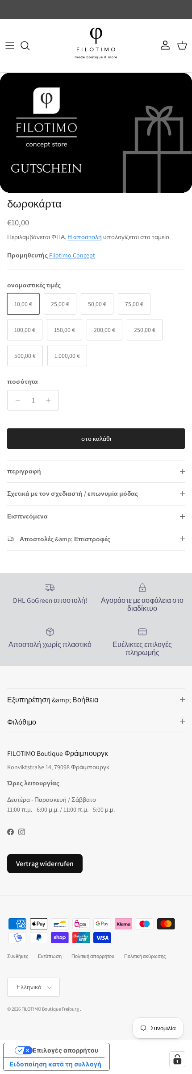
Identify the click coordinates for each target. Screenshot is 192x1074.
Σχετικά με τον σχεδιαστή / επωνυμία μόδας (72, 493)
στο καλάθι (96, 439)
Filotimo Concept (72, 255)
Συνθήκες (17, 956)
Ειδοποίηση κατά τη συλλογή (55, 1064)
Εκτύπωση (50, 956)
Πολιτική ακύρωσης (145, 956)
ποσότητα (22, 381)
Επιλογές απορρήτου (65, 1050)
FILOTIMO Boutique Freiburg (50, 1009)
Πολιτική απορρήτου (92, 956)
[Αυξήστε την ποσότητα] (50, 400)
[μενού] (10, 45)
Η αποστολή (84, 237)
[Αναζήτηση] (29, 45)
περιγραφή (24, 471)
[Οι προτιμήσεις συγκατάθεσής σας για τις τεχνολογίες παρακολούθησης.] (177, 1059)
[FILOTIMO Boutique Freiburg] (96, 45)
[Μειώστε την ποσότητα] (15, 400)
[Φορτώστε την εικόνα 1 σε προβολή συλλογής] (96, 133)
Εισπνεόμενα (27, 516)
